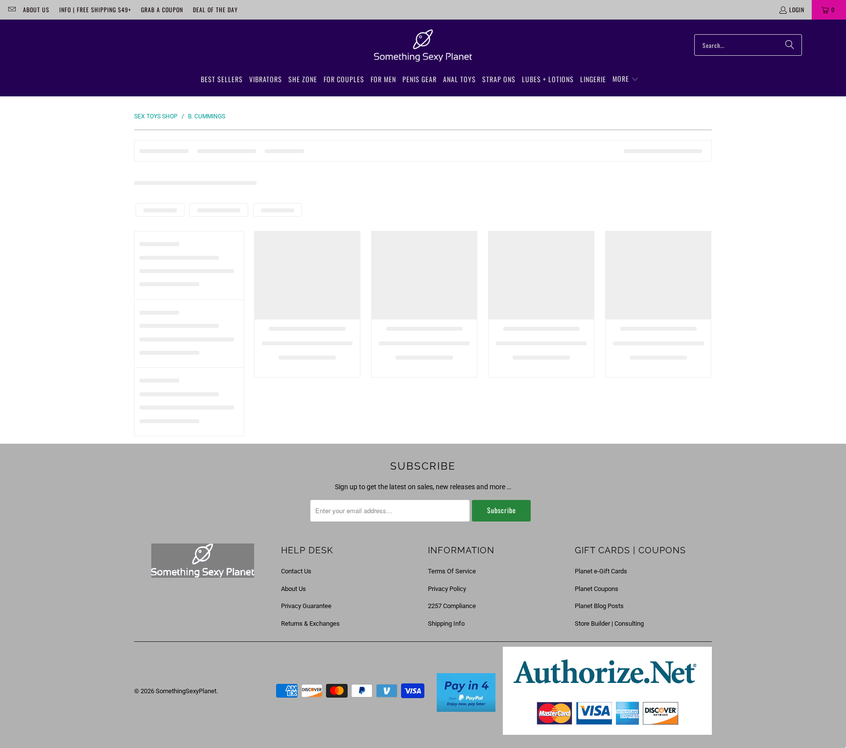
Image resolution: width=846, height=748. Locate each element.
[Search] (789, 45)
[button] (625, 79)
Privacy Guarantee (306, 606)
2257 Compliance (452, 606)
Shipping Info (446, 623)
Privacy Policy (447, 588)
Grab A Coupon (162, 9)
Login (796, 9)
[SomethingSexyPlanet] (423, 46)
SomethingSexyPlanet (186, 691)
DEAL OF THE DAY (215, 9)
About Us (36, 9)
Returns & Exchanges (310, 623)
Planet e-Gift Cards (601, 571)
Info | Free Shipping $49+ (95, 9)
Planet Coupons (596, 588)
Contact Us (296, 571)
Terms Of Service (452, 571)
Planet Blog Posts (599, 606)
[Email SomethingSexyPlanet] (11, 9)
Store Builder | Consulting (609, 623)
